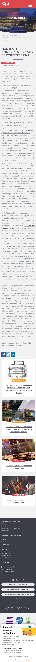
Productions (5, 530)
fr (15, 599)
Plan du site (10, 607)
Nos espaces (5, 544)
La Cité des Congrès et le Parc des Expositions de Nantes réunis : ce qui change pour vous (19, 429)
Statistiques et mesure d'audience (12, 650)
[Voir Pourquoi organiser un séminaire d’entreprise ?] (18, 485)
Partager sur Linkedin (13, 354)
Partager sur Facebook (3, 354)
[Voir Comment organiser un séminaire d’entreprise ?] (18, 450)
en (20, 599)
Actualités (15, 35)
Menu (30, 5)
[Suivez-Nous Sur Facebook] (23, 580)
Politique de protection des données (15, 609)
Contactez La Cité (10, 567)
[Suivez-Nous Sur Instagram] (20, 580)
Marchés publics (6, 553)
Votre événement (6, 542)
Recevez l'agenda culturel (18, 584)
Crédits (30, 609)
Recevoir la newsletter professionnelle (18, 594)
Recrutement (8, 569)
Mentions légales (22, 607)
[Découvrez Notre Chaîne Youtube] (17, 580)
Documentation (6, 555)
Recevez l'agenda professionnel (18, 589)
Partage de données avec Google (12, 652)
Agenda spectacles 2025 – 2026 (11, 528)
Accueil (6, 35)
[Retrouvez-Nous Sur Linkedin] (13, 580)
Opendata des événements (9, 558)
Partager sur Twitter (8, 354)
